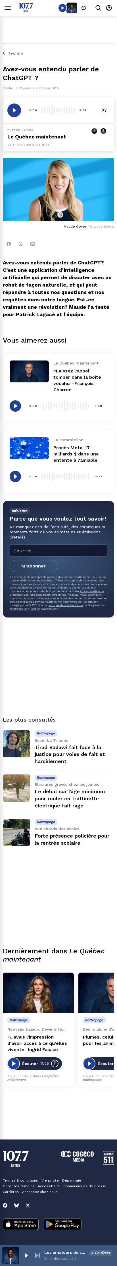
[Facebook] (9, 244)
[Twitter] (21, 244)
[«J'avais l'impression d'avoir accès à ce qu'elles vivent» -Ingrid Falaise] (38, 993)
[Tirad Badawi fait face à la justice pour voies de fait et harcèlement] (16, 743)
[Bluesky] (16, 1205)
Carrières (11, 1192)
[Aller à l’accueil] (26, 10)
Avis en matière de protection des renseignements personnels (57, 593)
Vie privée (50, 1180)
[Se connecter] (108, 8)
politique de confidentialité (65, 605)
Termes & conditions (20, 1180)
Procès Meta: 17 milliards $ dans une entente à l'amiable (76, 454)
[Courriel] (33, 244)
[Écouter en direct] (62, 8)
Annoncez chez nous (40, 1192)
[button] (26, 1255)
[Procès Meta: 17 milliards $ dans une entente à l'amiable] (29, 448)
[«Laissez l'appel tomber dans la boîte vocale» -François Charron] (29, 371)
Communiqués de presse (84, 1186)
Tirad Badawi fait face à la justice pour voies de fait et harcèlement (70, 754)
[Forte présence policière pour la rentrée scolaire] (16, 832)
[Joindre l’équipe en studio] (84, 8)
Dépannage (71, 1180)
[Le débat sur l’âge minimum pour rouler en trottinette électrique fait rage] (16, 788)
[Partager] (104, 110)
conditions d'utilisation (25, 608)
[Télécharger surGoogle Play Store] (62, 1225)
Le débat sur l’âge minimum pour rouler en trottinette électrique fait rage (70, 798)
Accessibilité (49, 1186)
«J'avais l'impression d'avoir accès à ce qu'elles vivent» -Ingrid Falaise (37, 1043)
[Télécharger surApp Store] (21, 1225)
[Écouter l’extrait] (14, 110)
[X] (28, 1205)
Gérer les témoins (18, 1186)
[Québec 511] (108, 1163)
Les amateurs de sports (65, 1252)
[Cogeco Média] (77, 1160)
